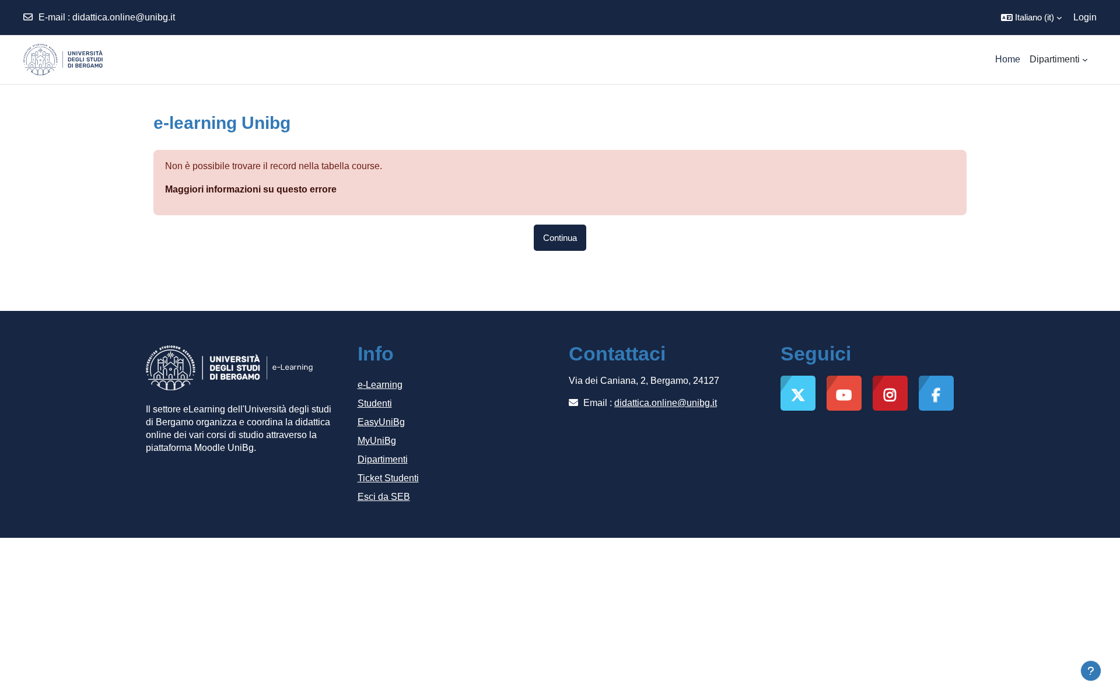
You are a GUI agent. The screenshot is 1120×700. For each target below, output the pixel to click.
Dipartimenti (383, 459)
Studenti (375, 403)
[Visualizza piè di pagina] (1090, 670)
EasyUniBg (381, 422)
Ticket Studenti (388, 478)
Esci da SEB (384, 497)
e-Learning (380, 385)
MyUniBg (377, 441)
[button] (1031, 17)
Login (1085, 17)
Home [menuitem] (1007, 59)
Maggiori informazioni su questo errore (251, 189)
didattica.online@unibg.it (123, 17)
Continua (560, 238)
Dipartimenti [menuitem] (1055, 59)
